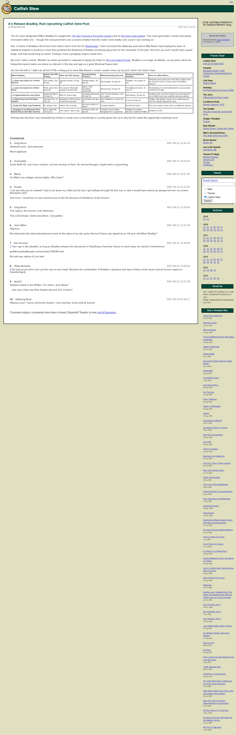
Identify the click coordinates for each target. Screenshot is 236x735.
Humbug (207, 87)
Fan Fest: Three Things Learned (216, 463)
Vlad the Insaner (210, 323)
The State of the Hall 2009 (215, 135)
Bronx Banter (209, 140)
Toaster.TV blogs (211, 154)
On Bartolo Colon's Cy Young (215, 428)
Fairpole (207, 68)
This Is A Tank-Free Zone (213, 537)
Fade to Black (209, 83)
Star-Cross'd (208, 643)
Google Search (210, 180)
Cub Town (208, 80)
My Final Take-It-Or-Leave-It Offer (218, 90)
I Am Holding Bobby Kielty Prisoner (217, 626)
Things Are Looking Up (212, 316)
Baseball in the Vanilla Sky (214, 456)
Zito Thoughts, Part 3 (212, 619)
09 (214, 227)
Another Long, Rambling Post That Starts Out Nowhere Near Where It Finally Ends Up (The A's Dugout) (217, 594)
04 (211, 230)
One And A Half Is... (211, 385)
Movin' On (208, 143)
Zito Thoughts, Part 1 (212, 604)
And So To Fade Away (213, 63)
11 (208, 227)
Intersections (208, 513)
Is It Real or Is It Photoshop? (215, 551)
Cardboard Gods (211, 102)
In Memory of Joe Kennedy (214, 674)
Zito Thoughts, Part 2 (212, 612)
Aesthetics (208, 165)
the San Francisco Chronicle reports (92, 36)
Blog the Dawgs (209, 330)
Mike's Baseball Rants (214, 133)
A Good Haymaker (211, 506)
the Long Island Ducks (118, 60)
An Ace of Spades (210, 449)
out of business (106, 312)
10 (211, 227)
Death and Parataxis (211, 477)
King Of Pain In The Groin (214, 578)
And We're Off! (209, 150)
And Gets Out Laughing (213, 435)
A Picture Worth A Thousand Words (218, 491)
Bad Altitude (209, 126)
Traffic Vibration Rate (212, 667)
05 (208, 230)
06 (204, 230)
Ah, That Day (208, 392)
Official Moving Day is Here (216, 97)
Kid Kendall (207, 371)
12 (204, 227)
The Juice (208, 95)
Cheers (206, 121)
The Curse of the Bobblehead (215, 484)
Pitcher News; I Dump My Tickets (218, 128)
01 (208, 219)
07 (221, 227)
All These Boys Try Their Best (215, 710)
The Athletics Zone (211, 378)
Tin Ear (206, 162)
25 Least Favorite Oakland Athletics (218, 530)
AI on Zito (207, 442)
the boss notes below (132, 36)
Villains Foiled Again (211, 347)
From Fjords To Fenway (213, 544)
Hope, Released (210, 399)
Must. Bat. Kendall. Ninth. (213, 470)
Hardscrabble (209, 354)
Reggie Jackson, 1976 (213, 104)
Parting (206, 413)
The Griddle (208, 109)
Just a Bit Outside (212, 147)
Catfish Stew (209, 61)
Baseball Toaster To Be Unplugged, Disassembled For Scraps (217, 73)
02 (204, 219)
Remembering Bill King (212, 421)
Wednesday (91, 46)
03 (215, 230)
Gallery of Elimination (212, 406)
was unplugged (223, 40)
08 (218, 227)
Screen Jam (208, 159)
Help (231, 2)
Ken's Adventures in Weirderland (216, 499)
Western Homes (210, 157)
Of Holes (207, 650)
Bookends (207, 585)
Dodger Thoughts (211, 119)
